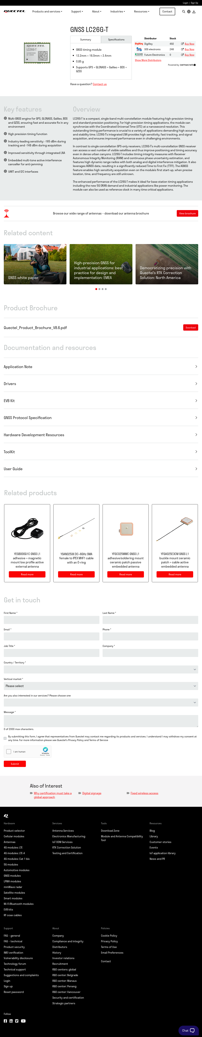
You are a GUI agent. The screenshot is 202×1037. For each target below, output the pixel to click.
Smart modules (13, 898)
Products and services (46, 11)
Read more (31, 575)
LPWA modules (12, 881)
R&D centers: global (64, 969)
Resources (140, 11)
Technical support (15, 969)
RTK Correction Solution (66, 847)
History (56, 953)
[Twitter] (16, 1021)
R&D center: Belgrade (65, 975)
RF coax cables (13, 915)
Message (10, 712)
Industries (116, 11)
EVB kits (8, 909)
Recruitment (60, 964)
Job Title (9, 646)
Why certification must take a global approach (53, 795)
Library (154, 836)
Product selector (14, 831)
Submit (15, 764)
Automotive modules (17, 870)
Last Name (109, 613)
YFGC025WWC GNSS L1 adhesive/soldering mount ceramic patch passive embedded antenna (126, 560)
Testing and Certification (67, 853)
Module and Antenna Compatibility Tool (122, 838)
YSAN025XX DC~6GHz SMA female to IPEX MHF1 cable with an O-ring (76, 558)
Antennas (9, 842)
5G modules (11, 864)
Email (7, 629)
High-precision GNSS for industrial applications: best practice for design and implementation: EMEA (98, 270)
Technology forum (15, 964)
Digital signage (91, 793)
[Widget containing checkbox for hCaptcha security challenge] (27, 752)
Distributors (59, 947)
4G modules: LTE (13, 847)
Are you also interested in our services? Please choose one (37, 695)
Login (185, 2)
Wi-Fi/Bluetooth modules (19, 904)
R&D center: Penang (64, 986)
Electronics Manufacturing (68, 836)
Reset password (14, 992)
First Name (10, 613)
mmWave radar (13, 887)
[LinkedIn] (11, 1021)
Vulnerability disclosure (18, 958)
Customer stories (160, 842)
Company (109, 646)
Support (76, 11)
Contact (167, 11)
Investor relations (63, 958)
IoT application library (163, 853)
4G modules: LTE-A (14, 853)
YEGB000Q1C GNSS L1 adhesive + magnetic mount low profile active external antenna (27, 560)
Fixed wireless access (144, 793)
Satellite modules (14, 893)
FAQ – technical (13, 941)
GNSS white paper (23, 277)
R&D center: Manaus (64, 981)
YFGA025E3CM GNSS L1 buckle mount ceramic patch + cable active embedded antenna (174, 560)
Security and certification (68, 998)
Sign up (8, 986)
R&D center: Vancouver (66, 992)
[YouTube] (23, 1021)
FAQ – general (12, 936)
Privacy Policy (109, 941)
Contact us (100, 84)
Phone (107, 629)
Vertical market (13, 679)
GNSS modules (12, 876)
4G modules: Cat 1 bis (17, 859)
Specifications (116, 39)
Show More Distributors (148, 60)
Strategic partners (63, 1003)
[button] (96, 289)
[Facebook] (5, 1021)
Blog (152, 831)
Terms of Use (109, 947)
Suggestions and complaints (21, 975)
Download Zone (110, 831)
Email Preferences (112, 953)
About (95, 11)
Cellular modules (14, 836)
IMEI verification (13, 953)
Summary (85, 39)
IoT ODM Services (62, 842)
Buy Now (189, 44)
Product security (14, 947)
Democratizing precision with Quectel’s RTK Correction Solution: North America (165, 272)
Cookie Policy (109, 936)
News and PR (157, 859)
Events (154, 847)
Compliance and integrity (67, 941)
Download (193, 11)
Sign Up (194, 2)
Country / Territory (15, 662)
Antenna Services (63, 831)
